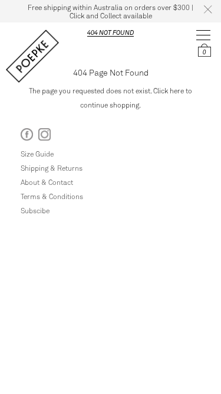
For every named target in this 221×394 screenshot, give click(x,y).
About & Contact (47, 182)
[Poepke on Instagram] (44, 136)
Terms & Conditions (52, 196)
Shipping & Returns (52, 168)
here (177, 90)
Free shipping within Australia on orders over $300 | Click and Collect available (110, 11)
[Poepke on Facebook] (27, 136)
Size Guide (37, 153)
